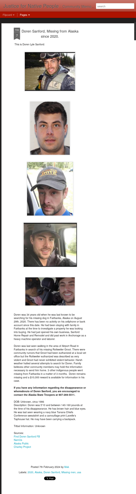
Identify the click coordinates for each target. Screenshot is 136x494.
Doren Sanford (52, 472)
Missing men (68, 472)
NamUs (18, 440)
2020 (30, 472)
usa (79, 472)
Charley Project (22, 447)
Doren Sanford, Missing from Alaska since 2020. (50, 33)
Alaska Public (21, 443)
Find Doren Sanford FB (27, 436)
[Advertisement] (105, 83)
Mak (66, 467)
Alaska (38, 472)
